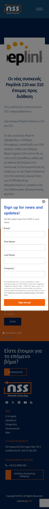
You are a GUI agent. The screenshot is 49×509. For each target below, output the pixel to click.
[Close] (44, 201)
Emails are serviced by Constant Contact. (22, 292)
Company (9, 268)
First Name (9, 242)
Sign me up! (24, 302)
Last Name (9, 255)
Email (7, 228)
